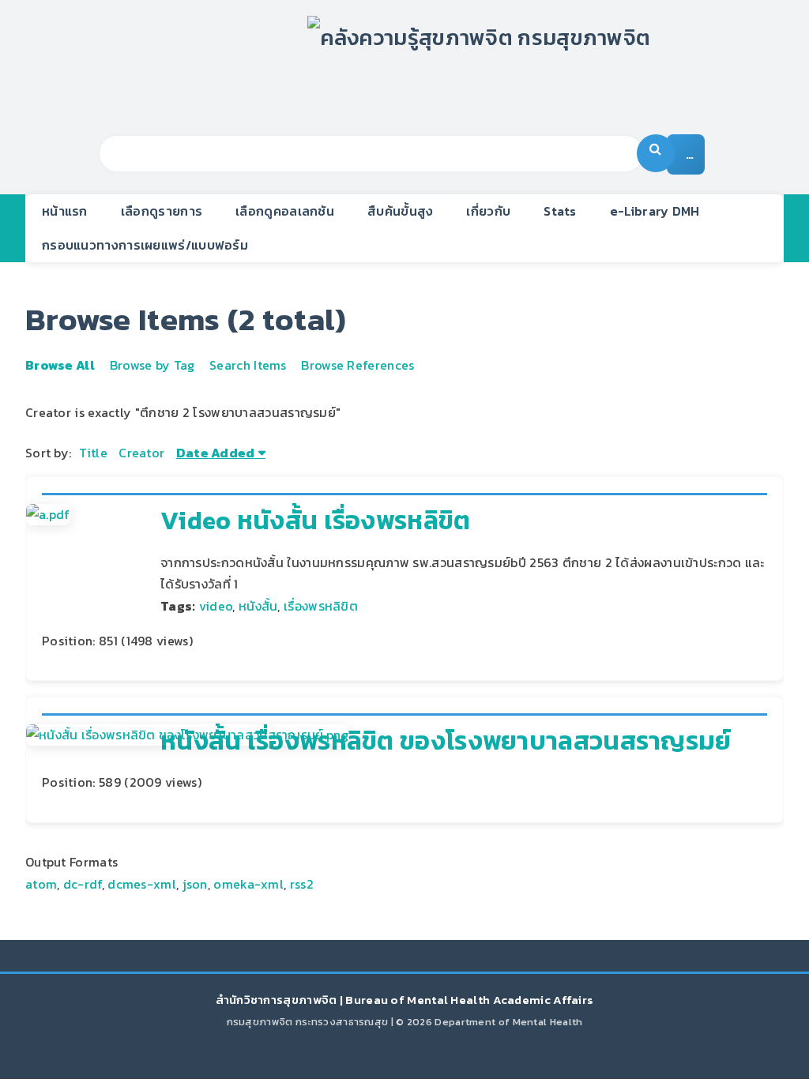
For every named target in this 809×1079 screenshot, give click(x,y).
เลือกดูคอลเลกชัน (284, 210)
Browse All (60, 364)
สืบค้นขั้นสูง (400, 210)
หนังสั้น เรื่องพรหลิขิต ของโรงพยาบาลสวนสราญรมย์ (446, 741)
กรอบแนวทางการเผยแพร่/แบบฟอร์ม (145, 244)
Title (93, 452)
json (195, 883)
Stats (560, 210)
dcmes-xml (141, 883)
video (216, 605)
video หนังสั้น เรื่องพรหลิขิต (315, 521)
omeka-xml (248, 883)
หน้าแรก (65, 210)
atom (41, 883)
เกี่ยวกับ (488, 210)
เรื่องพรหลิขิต (321, 605)
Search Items (248, 364)
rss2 (302, 883)
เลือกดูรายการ (161, 210)
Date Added (215, 452)
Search (656, 153)
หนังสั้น (258, 605)
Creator (141, 452)
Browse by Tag (152, 364)
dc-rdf (82, 883)
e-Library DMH (655, 210)
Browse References (357, 364)
